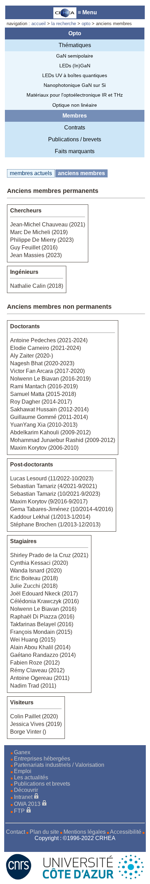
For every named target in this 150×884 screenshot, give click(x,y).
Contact (15, 832)
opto (86, 23)
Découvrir (26, 790)
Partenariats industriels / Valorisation (59, 765)
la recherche (63, 23)
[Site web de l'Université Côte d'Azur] (89, 878)
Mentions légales (84, 832)
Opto (74, 33)
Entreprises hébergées (42, 759)
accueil (38, 23)
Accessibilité (125, 832)
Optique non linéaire (74, 105)
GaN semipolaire (74, 56)
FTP (19, 811)
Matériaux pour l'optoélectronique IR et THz (75, 95)
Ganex (22, 752)
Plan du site (44, 832)
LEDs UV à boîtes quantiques (74, 75)
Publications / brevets (74, 139)
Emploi (22, 771)
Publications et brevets (42, 784)
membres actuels (31, 173)
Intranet (23, 797)
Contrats (74, 127)
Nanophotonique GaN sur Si (75, 85)
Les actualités (31, 777)
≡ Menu (86, 12)
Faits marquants (75, 151)
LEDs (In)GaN (74, 65)
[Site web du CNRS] (19, 878)
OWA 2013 (27, 804)
